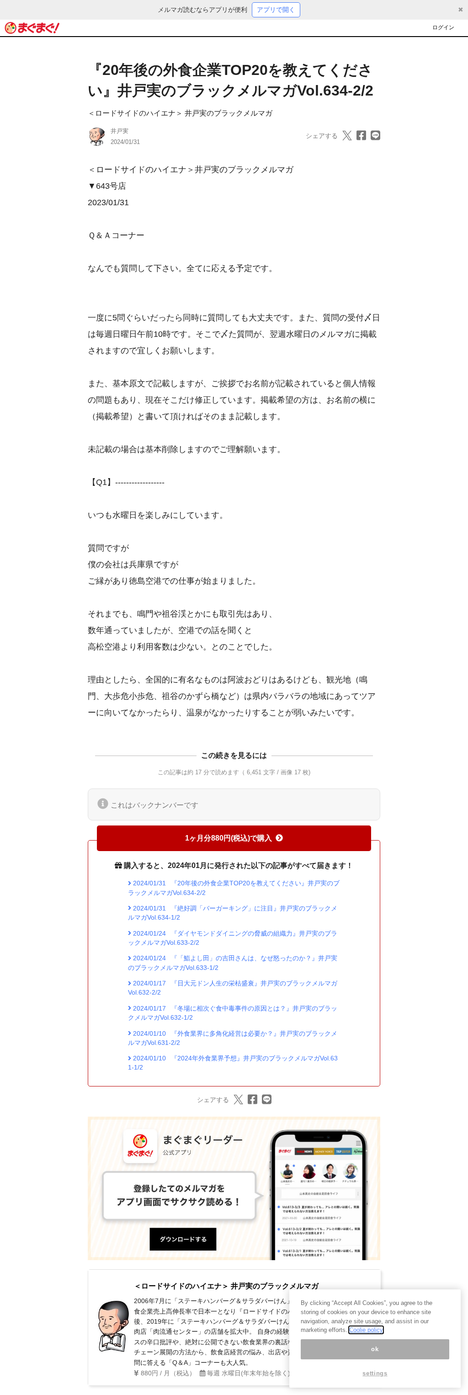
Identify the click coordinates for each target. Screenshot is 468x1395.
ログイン (443, 27)
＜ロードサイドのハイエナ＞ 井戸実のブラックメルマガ (180, 113)
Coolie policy (366, 1329)
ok (374, 1349)
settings (374, 1373)
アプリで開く (276, 9)
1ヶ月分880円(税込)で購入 (228, 838)
